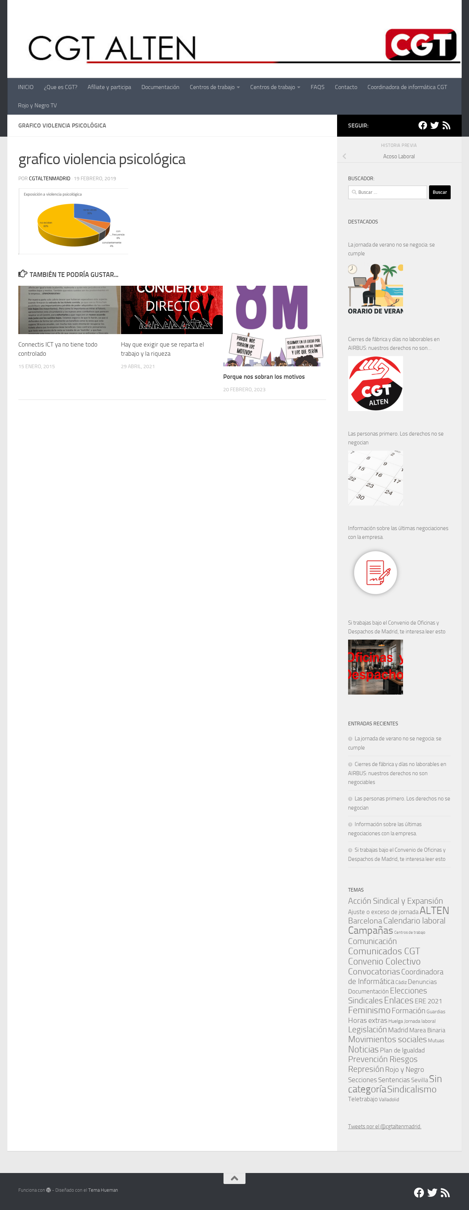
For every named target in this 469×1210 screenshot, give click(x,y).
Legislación (367, 1030)
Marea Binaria (427, 1030)
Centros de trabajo (212, 87)
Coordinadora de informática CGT (407, 87)
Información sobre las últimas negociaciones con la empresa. (398, 532)
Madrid (398, 1030)
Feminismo (369, 1010)
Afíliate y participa (109, 87)
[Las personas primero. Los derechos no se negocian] (375, 478)
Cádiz (401, 982)
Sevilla (419, 1080)
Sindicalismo (412, 1089)
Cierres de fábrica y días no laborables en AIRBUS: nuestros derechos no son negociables (394, 344)
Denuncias (422, 982)
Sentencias (394, 1080)
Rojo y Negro (404, 1069)
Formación (408, 1010)
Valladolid (389, 1099)
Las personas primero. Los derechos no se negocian (396, 438)
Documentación (160, 87)
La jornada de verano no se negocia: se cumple (391, 249)
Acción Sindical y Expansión (395, 901)
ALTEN (434, 910)
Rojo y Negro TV (37, 105)
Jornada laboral (420, 1021)
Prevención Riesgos (383, 1059)
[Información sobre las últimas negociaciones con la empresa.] (375, 572)
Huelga (395, 1021)
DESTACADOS (363, 222)
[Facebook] (422, 125)
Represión (366, 1069)
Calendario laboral (414, 921)
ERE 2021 (428, 1001)
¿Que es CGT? (60, 87)
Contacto (346, 87)
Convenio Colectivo (384, 961)
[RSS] (446, 125)
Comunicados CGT (384, 951)
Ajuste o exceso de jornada (383, 911)
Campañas (370, 930)
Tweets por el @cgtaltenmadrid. (384, 1126)
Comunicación (372, 941)
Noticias (363, 1049)
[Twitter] (434, 125)
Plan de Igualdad (402, 1050)
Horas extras (367, 1020)
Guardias (436, 1011)
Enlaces (399, 1000)
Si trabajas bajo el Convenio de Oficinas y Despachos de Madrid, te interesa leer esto (397, 627)
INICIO (26, 87)
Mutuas (436, 1040)
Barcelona (365, 921)
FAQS (318, 87)
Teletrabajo (363, 1099)
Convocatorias (374, 971)
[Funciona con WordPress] (48, 1190)
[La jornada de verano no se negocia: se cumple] (375, 289)
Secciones (362, 1080)
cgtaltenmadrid (49, 178)
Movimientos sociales (387, 1039)
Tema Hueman (103, 1190)
